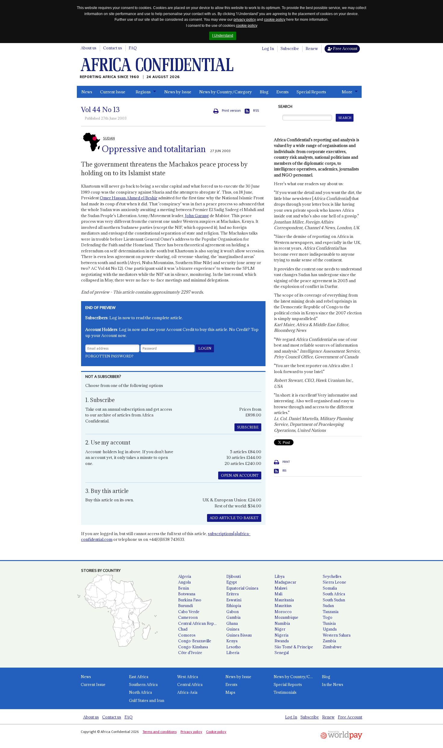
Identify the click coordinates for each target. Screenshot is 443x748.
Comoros (187, 635)
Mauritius (283, 605)
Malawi (281, 588)
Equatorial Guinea (242, 588)
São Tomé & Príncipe (294, 646)
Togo (327, 617)
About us (88, 47)
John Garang (197, 215)
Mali (278, 593)
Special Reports (311, 92)
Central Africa (190, 684)
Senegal (282, 652)
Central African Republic (200, 623)
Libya (279, 576)
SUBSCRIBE (248, 427)
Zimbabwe (332, 646)
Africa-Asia (187, 692)
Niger (280, 629)
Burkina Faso (189, 599)
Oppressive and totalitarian (154, 149)
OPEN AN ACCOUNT (240, 475)
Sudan (328, 605)
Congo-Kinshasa (193, 646)
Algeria (184, 576)
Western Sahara (336, 635)
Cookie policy (216, 732)
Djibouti (233, 576)
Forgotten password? (109, 356)
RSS (256, 111)
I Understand (222, 35)
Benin (183, 588)
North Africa (140, 692)
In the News (332, 684)
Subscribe (290, 48)
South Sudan (334, 599)
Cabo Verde (189, 611)
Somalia (330, 588)
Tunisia (329, 623)
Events (282, 92)
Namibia (282, 623)
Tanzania (330, 611)
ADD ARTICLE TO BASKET (234, 518)
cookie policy (274, 19)
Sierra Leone (334, 582)
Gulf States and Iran (146, 700)
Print (286, 462)
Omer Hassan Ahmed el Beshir (128, 198)
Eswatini (233, 599)
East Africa (138, 676)
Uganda (330, 629)
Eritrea (232, 593)
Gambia (233, 617)
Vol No (100, 109)
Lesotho (233, 646)
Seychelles (332, 576)
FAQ (133, 47)
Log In (268, 48)
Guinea (232, 629)
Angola (184, 582)
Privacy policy (191, 732)
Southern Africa (143, 684)
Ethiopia (233, 605)
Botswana (186, 593)
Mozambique (286, 617)
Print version (231, 111)
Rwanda (282, 640)
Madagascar (285, 582)
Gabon (232, 611)
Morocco (283, 611)
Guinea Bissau (239, 635)
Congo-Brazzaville (194, 640)
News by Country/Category (225, 92)
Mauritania (284, 599)
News (86, 92)
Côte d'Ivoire (190, 652)
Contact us (112, 47)
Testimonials (285, 692)
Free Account (344, 48)
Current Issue (112, 92)
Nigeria (281, 635)
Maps (230, 692)
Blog (264, 92)
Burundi (185, 605)
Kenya (231, 640)
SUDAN (109, 138)
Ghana (232, 623)
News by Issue (177, 92)
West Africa (187, 676)
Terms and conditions (160, 732)
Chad (182, 629)
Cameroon (188, 617)
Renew (312, 48)
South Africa (334, 593)
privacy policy (245, 19)
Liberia (232, 652)
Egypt (231, 582)
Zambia (329, 640)
